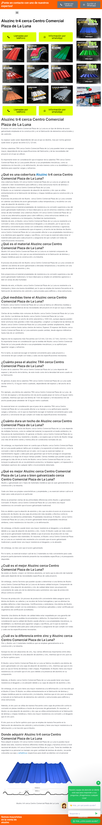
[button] (17, 12)
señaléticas (22, 753)
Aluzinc (41, 174)
